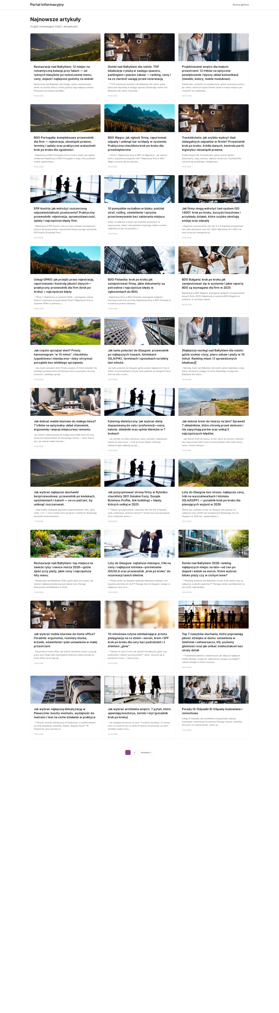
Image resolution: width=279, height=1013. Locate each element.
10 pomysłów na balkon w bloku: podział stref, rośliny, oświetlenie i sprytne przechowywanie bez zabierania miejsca (136, 212)
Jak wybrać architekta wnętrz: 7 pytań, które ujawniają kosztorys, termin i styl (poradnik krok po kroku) (139, 713)
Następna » (146, 752)
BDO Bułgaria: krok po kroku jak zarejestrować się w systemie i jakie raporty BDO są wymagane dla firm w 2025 (213, 283)
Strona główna (241, 4)
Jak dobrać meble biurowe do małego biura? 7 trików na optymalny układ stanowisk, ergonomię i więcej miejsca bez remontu (65, 425)
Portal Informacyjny (47, 4)
